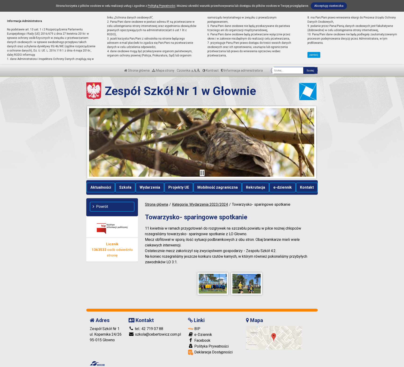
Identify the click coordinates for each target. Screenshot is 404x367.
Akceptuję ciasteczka (328, 5)
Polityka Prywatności (211, 346)
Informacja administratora (243, 70)
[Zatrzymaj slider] (202, 173)
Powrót (102, 206)
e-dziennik (282, 187)
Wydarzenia (150, 187)
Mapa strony (164, 70)
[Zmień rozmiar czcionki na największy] (198, 70)
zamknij (313, 55)
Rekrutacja (255, 187)
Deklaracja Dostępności (213, 352)
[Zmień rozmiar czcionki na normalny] (192, 70)
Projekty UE (178, 187)
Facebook (201, 340)
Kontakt (307, 187)
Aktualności (100, 187)
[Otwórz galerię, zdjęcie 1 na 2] (213, 284)
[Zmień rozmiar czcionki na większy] (194, 70)
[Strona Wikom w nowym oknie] (97, 363)
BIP (196, 329)
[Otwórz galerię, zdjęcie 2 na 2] (246, 284)
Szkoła (125, 187)
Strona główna (138, 70)
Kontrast (212, 70)
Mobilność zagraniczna (217, 187)
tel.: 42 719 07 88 (148, 329)
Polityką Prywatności (161, 5)
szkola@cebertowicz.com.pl (157, 334)
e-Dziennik (202, 334)
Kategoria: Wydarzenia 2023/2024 (200, 204)
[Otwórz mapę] (274, 337)
